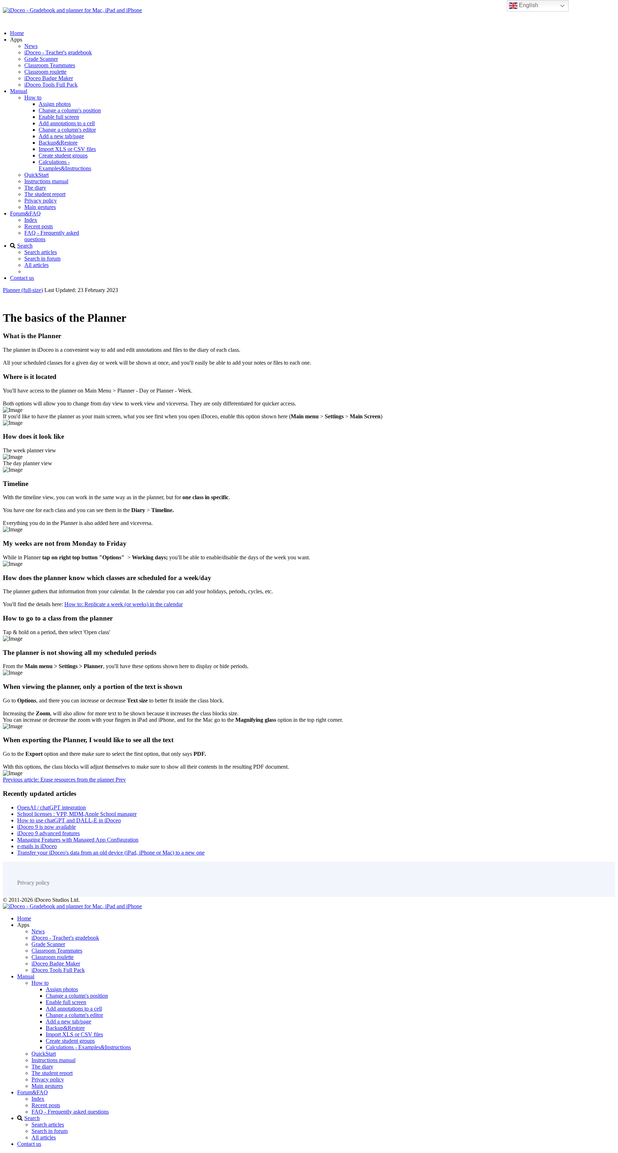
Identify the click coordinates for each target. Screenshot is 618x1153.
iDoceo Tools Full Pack (51, 85)
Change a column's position (70, 110)
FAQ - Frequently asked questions (70, 1112)
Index (30, 220)
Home (17, 33)
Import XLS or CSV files (67, 149)
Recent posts (38, 226)
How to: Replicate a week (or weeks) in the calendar (123, 604)
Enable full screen (59, 117)
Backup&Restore (58, 143)
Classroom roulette (45, 72)
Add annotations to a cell (67, 123)
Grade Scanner (41, 59)
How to (32, 97)
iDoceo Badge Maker (48, 78)
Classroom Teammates (49, 65)
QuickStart (36, 175)
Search (25, 246)
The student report (44, 194)
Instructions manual (46, 181)
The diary (35, 188)
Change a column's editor (67, 130)
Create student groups (63, 155)
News (31, 46)
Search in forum (42, 259)
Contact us (22, 278)
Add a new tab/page (61, 136)
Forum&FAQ (25, 213)
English (528, 5)
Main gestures (40, 207)
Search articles (40, 252)
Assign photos (55, 104)
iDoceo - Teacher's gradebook (58, 52)
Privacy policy (40, 201)
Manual (18, 91)
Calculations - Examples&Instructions (65, 165)
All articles (36, 265)
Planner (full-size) (23, 290)
